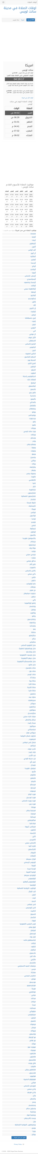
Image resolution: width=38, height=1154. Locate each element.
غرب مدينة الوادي (30, 759)
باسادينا (33, 396)
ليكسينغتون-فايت (29, 940)
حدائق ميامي (31, 561)
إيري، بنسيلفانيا (30, 318)
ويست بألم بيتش (30, 1118)
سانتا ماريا (32, 690)
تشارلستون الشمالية (28, 496)
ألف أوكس (32, 250)
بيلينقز (33, 470)
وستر (34, 1102)
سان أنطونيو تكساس (28, 645)
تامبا (34, 483)
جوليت (33, 551)
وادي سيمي (31, 1089)
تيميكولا (33, 528)
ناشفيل (33, 1021)
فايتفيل (33, 778)
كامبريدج (33, 840)
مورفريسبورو (31, 985)
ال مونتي (32, 334)
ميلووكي (33, 1011)
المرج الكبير (32, 363)
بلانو (34, 422)
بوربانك (33, 428)
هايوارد (33, 1066)
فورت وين (32, 804)
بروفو (34, 412)
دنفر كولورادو (31, 584)
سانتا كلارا (32, 684)
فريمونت (33, 791)
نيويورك (33, 1050)
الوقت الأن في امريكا (27, 98)
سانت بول (32, 671)
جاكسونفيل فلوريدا (29, 538)
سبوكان (33, 703)
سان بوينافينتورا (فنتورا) (27, 648)
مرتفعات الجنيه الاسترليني (27, 966)
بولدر (34, 441)
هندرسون (32, 1073)
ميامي (33, 995)
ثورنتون (33, 532)
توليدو (33, 522)
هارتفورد (33, 1053)
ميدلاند (33, 998)
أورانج (34, 266)
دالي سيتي (32, 574)
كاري (34, 836)
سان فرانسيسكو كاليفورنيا (26, 661)
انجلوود (33, 373)
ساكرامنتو (32, 635)
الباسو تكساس (30, 344)
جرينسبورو (32, 545)
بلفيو (34, 425)
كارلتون (33, 830)
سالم (34, 639)
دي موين (33, 590)
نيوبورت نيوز (32, 1047)
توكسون (33, 516)
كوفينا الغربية (31, 872)
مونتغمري (32, 992)
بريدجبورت (32, 418)
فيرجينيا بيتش (31, 810)
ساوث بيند (32, 697)
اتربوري (33, 328)
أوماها (33, 292)
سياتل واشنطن (30, 720)
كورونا (34, 865)
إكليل (34, 302)
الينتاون (33, 366)
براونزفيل (33, 405)
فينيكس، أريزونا (30, 827)
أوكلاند (33, 285)
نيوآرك (34, 1044)
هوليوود (33, 1076)
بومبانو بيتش (31, 444)
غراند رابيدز (32, 752)
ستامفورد (32, 707)
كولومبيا (33, 885)
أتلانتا (34, 237)
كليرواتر (33, 852)
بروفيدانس (32, 415)
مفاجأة (33, 972)
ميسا (34, 1005)
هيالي (33, 1082)
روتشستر (33, 606)
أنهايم (33, 260)
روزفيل (33, 609)
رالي (34, 600)
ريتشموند (32, 622)
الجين (34, 350)
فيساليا (33, 817)
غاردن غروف (32, 749)
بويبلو (34, 454)
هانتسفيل (32, 1060)
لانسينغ (33, 914)
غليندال (33, 765)
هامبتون (33, 1057)
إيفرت (34, 321)
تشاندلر (33, 499)
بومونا (34, 447)
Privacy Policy (18, 1144)
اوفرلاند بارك (31, 379)
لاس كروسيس (31, 908)
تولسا (34, 519)
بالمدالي (33, 402)
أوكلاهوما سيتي (30, 289)
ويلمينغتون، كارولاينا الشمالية (25, 1125)
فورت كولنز (32, 794)
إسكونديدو (32, 298)
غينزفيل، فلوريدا (30, 768)
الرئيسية (30, 20)
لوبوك (34, 921)
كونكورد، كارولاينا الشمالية (26, 888)
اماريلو (33, 370)
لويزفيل (33, 930)
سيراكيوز (33, 726)
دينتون (33, 597)
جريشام (33, 541)
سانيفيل (33, 694)
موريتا (34, 989)
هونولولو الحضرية (30, 1079)
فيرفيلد (33, 814)
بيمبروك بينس (31, 473)
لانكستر (33, 917)
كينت (34, 898)
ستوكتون (32, 710)
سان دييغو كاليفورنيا (28, 658)
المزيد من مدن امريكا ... (19, 1137)
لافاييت (33, 911)
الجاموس (33, 347)
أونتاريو (33, 295)
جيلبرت (33, 558)
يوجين (34, 1128)
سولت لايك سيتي (29, 716)
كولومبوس (32, 878)
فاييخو (33, 781)
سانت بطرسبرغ (31, 668)
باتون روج (32, 392)
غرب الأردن (32, 755)
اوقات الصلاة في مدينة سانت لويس (20, 9)
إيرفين (33, 315)
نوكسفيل (32, 1034)
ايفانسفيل (32, 386)
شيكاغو (33, 746)
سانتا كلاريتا (31, 687)
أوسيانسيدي (31, 279)
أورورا (34, 273)
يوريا (34, 1131)
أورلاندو (33, 269)
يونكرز (34, 1134)
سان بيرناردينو (31, 652)
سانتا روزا (32, 681)
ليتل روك (33, 937)
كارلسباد (33, 833)
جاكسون (33, 535)
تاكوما (33, 477)
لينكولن (33, 950)
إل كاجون (32, 308)
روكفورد (33, 613)
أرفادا (34, 240)
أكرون (34, 247)
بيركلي (33, 460)
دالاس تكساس (30, 571)
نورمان (33, 1027)
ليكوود (33, 946)
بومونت (33, 451)
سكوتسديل (32, 713)
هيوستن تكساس (30, 1086)
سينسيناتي (32, 729)
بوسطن (33, 438)
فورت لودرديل (31, 797)
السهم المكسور (30, 357)
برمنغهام (32, 409)
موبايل (33, 979)
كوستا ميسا (31, 869)
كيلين (34, 895)
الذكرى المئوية (31, 354)
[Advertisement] (19, 42)
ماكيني (33, 959)
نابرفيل (33, 1018)
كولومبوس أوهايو (29, 882)
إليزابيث (33, 311)
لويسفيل (33, 933)
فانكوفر (33, 775)
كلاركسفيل (32, 849)
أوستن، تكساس (30, 276)
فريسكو (33, 784)
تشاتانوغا (32, 490)
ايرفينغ (33, 383)
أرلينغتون (33, 243)
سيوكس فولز (31, 733)
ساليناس (33, 642)
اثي (34, 331)
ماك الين (33, 956)
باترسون (33, 389)
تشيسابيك (32, 506)
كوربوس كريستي (30, 862)
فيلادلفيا (33, 823)
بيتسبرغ (33, 457)
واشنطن (33, 1099)
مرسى (33, 969)
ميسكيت (33, 1008)
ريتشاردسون (31, 619)
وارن (34, 1095)
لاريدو (34, 901)
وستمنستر (32, 1105)
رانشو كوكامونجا (30, 603)
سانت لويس (31, 674)
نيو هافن (32, 1040)
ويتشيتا (33, 1112)
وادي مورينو (31, 1092)
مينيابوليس (32, 1014)
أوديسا (33, 263)
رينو (34, 629)
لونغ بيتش (32, 927)
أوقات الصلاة (32, 2)
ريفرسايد (33, 626)
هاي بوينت (32, 1063)
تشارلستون (32, 493)
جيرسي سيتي (31, 554)
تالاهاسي (32, 480)
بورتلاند (33, 435)
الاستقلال (32, 341)
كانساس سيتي (30, 843)
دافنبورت (33, 567)
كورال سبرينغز (31, 859)
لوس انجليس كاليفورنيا (28, 924)
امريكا (22, 20)
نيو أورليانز (32, 1037)
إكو (34, 305)
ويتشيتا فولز (31, 1115)
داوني (34, 577)
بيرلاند (34, 464)
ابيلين (34, 324)
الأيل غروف (32, 337)
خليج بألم (33, 564)
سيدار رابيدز (32, 723)
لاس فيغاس (31, 904)
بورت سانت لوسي (30, 431)
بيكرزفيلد (33, 467)
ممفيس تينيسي (30, 976)
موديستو (33, 982)
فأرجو (34, 771)
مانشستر (33, 963)
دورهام (33, 587)
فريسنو (33, 788)
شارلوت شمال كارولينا (28, 736)
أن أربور (33, 253)
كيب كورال (32, 891)
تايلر (34, 486)
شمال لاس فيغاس (29, 742)
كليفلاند (33, 856)
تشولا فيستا (31, 503)
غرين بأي (33, 762)
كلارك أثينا (32, 846)
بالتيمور (33, 399)
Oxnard (33, 234)
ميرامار (33, 1002)
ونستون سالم (31, 1108)
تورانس (33, 512)
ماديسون (32, 953)
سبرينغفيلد (32, 700)
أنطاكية (33, 256)
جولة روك (32, 548)
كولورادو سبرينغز (30, 875)
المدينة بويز (32, 360)
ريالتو (34, 616)
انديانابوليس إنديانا (29, 376)
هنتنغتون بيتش (30, 1070)
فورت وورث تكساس (29, 801)
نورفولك (33, 1024)
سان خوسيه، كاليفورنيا (28, 655)
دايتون (33, 580)
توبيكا (34, 509)
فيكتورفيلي (31, 820)
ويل (34, 1121)
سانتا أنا (33, 678)
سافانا (33, 632)
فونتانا (33, 807)
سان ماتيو (32, 665)
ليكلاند (33, 943)
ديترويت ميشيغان (30, 593)
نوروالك (33, 1031)
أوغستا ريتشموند (30, 282)
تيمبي (33, 525)
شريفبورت (32, 739)
